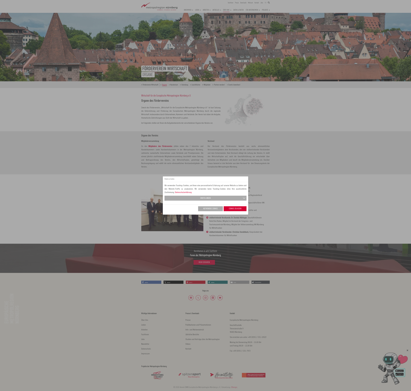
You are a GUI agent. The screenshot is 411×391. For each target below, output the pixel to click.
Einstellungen (205, 198)
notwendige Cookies (210, 209)
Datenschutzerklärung (183, 192)
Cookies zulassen (235, 209)
